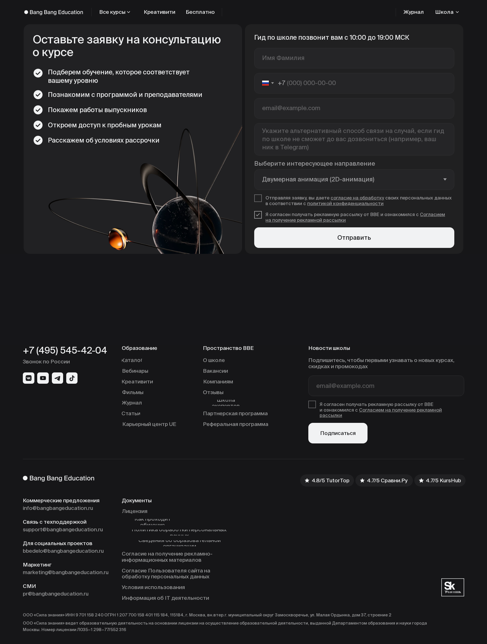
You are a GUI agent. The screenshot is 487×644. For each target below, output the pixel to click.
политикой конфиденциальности (345, 203)
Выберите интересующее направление (314, 163)
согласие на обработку (357, 198)
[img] (28, 378)
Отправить (354, 237)
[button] (447, 12)
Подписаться (338, 433)
